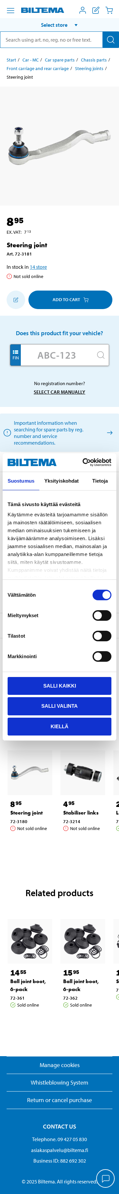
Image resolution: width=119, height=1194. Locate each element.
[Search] (110, 39)
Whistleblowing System (59, 1082)
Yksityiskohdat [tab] (61, 480)
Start (11, 60)
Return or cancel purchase (59, 1100)
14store (38, 266)
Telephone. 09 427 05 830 (59, 1139)
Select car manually (59, 392)
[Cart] (109, 10)
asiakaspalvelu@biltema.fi (59, 1150)
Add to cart (66, 299)
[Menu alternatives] (10, 10)
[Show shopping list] (95, 10)
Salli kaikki (59, 685)
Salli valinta (59, 706)
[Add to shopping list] (16, 300)
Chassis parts (94, 60)
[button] (59, 24)
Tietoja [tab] (100, 480)
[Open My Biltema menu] (82, 10)
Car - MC (30, 60)
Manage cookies (60, 1065)
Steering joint (26, 812)
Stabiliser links (81, 812)
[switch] (102, 615)
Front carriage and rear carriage (38, 68)
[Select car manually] (108, 432)
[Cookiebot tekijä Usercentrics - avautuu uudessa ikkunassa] (84, 462)
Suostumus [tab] (21, 480)
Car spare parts (60, 60)
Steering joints (89, 68)
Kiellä (59, 726)
